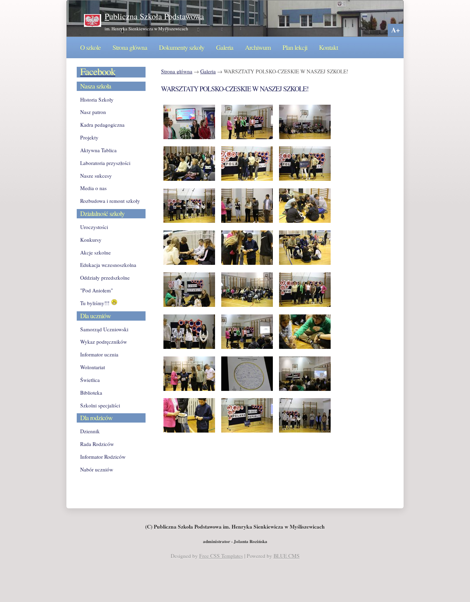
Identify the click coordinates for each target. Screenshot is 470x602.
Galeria (224, 47)
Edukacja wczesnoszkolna (108, 264)
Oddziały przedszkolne (105, 277)
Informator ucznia (99, 354)
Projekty (89, 137)
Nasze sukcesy (96, 175)
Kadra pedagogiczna (102, 124)
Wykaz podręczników (103, 341)
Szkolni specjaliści (100, 405)
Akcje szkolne (95, 252)
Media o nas (93, 188)
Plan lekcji (294, 47)
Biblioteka (91, 392)
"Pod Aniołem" (96, 290)
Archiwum (258, 47)
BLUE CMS (287, 555)
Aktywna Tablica (98, 150)
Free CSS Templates (221, 555)
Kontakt (328, 47)
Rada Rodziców (97, 443)
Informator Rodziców (103, 456)
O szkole (90, 47)
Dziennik (90, 431)
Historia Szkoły (97, 99)
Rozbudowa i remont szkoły (110, 200)
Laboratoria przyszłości (105, 162)
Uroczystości (94, 227)
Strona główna (130, 47)
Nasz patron (93, 111)
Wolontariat (92, 367)
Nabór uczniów (96, 469)
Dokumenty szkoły (181, 47)
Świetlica (90, 379)
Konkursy (91, 239)
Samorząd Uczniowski (104, 329)
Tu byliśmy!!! (95, 303)
